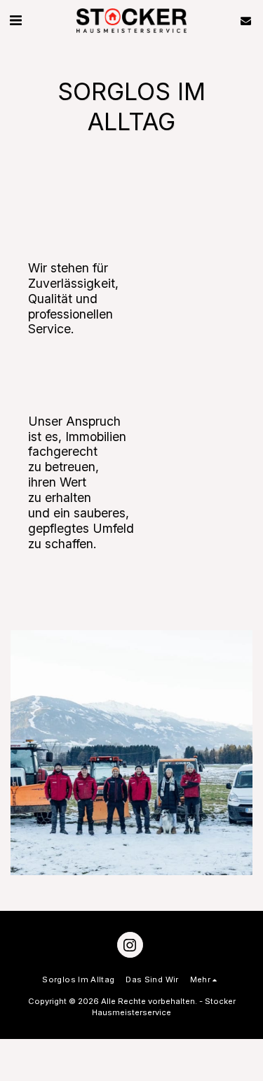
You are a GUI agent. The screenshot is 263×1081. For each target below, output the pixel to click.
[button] (15, 20)
